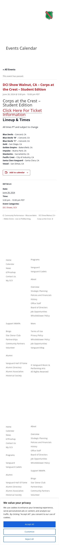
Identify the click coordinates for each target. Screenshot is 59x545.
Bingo (8, 331)
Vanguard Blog (37, 348)
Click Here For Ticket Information (22, 112)
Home (8, 260)
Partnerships (12, 340)
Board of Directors (39, 308)
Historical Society (14, 376)
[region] (29, 521)
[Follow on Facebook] (33, 356)
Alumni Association (14, 372)
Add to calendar (17, 172)
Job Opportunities (39, 312)
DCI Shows (7, 207)
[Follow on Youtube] (44, 356)
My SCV (9, 281)
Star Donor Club (13, 335)
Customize (29, 531)
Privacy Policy (37, 335)
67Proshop (11, 272)
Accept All (29, 524)
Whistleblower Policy (40, 316)
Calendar (10, 264)
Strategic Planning (39, 291)
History (34, 299)
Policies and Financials (41, 295)
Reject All (29, 539)
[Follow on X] (38, 356)
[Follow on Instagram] (49, 356)
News (8, 268)
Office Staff (36, 303)
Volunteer (10, 348)
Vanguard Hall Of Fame (16, 363)
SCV (15, 207)
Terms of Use (37, 331)
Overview (35, 287)
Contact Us (11, 277)
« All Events (9, 69)
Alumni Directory (13, 367)
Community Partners (15, 344)
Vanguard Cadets (39, 272)
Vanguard (35, 267)
